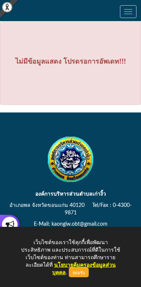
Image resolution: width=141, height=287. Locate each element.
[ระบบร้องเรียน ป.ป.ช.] (10, 224)
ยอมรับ (79, 272)
